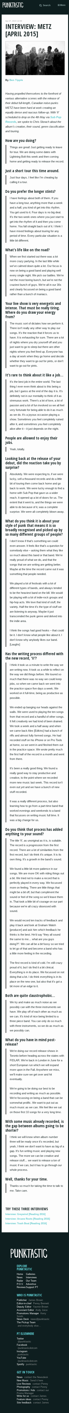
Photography (32, 1387)
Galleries (30, 1274)
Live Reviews (32, 1383)
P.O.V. (20, 1284)
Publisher (30, 1300)
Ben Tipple (16, 80)
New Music (30, 1380)
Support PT (32, 1287)
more (63, 5)
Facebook (27, 1346)
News (20, 1277)
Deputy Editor (32, 1306)
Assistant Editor (32, 1310)
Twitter (24, 1340)
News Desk (33, 1319)
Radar (20, 1280)
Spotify (27, 1364)
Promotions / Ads (33, 1392)
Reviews (21, 1287)
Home (20, 1274)
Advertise (31, 1284)
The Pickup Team (26, 1322)
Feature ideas (32, 1399)
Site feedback (33, 1402)
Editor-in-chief (33, 1303)
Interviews (31, 1277)
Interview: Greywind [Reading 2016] (25, 1214)
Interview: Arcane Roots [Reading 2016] (27, 1218)
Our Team (31, 1280)
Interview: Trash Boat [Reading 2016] (26, 1223)
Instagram (23, 1353)
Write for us (32, 1396)
